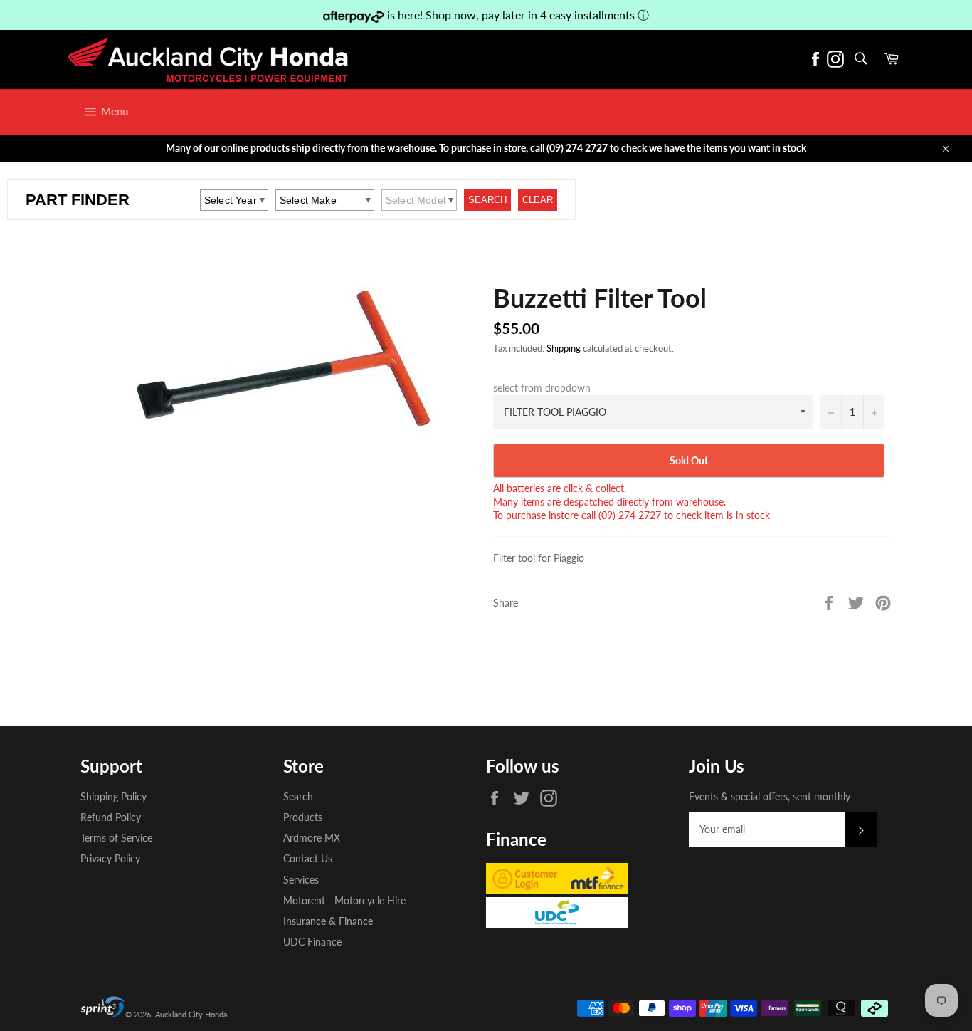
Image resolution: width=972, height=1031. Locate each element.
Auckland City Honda (191, 1014)
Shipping (563, 348)
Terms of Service (116, 838)
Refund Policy (110, 817)
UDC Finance (312, 942)
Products (302, 817)
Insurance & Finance (328, 921)
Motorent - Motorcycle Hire (344, 900)
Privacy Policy (110, 858)
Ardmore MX (311, 838)
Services (301, 880)
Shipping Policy (113, 796)
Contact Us (307, 858)
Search (298, 796)
